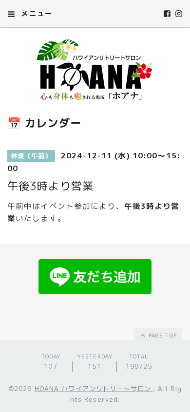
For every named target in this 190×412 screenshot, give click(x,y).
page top (162, 335)
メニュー (36, 13)
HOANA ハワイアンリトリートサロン (94, 388)
